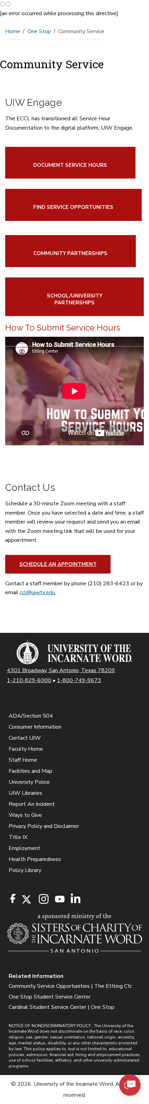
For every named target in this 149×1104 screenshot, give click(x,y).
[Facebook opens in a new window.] (13, 898)
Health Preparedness (35, 859)
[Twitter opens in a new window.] (26, 899)
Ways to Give (25, 815)
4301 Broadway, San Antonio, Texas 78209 (61, 670)
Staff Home (23, 760)
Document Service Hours (70, 165)
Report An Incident (32, 804)
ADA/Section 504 (31, 716)
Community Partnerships (70, 253)
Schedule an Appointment (58, 564)
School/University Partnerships (74, 299)
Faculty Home (26, 749)
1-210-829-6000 (29, 680)
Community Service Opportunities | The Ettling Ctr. (71, 986)
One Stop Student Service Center (49, 997)
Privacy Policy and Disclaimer (44, 826)
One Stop (39, 31)
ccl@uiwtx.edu (37, 592)
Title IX (18, 837)
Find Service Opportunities (73, 207)
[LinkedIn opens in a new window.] (75, 899)
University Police (29, 782)
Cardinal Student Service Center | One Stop (61, 1007)
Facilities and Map (30, 771)
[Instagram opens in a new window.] (42, 899)
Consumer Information (35, 727)
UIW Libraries (25, 793)
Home (12, 31)
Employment (24, 848)
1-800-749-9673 (79, 680)
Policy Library (25, 870)
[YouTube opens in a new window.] (59, 899)
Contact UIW (25, 738)
